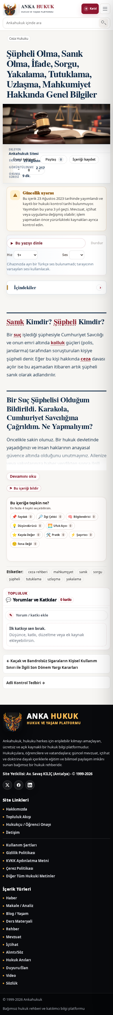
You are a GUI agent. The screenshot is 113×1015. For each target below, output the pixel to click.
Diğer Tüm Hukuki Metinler (30, 876)
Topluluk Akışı (18, 817)
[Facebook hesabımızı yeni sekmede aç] (18, 785)
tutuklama (33, 579)
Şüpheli (65, 321)
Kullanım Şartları (21, 845)
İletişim (13, 832)
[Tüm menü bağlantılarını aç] (105, 9)
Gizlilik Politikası (20, 853)
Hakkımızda (16, 809)
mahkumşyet (63, 572)
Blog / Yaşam (17, 913)
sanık (83, 572)
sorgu (97, 572)
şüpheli (14, 579)
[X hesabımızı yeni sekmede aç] (7, 785)
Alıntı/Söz (14, 952)
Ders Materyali (19, 921)
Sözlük (12, 983)
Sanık (15, 321)
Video (11, 975)
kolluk (58, 342)
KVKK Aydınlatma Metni (27, 860)
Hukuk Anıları (18, 960)
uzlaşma (53, 579)
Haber (11, 898)
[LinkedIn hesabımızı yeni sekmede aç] (30, 785)
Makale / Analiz (19, 905)
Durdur (97, 243)
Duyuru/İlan (17, 968)
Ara (103, 23)
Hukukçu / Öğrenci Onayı (28, 824)
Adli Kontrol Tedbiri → (25, 682)
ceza (86, 359)
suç (17, 334)
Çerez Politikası (19, 868)
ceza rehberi (37, 572)
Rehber (12, 929)
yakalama (73, 579)
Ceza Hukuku (18, 38)
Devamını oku (23, 476)
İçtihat (12, 944)
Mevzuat (13, 937)
